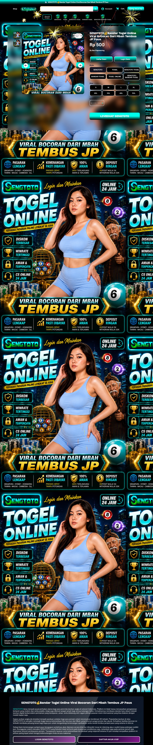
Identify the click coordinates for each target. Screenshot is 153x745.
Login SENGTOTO (44, 739)
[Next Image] (80, 65)
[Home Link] (28, 8)
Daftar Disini (101, 59)
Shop (15, 9)
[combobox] (66, 8)
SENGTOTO (18, 709)
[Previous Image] (26, 65)
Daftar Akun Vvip (109, 739)
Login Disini (125, 59)
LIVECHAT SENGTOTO (114, 116)
